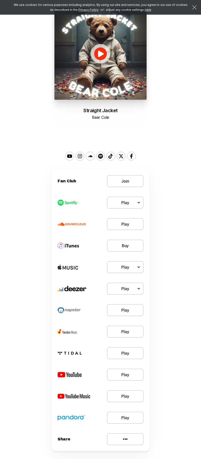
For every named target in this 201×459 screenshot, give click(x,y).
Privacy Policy (88, 9)
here (148, 9)
